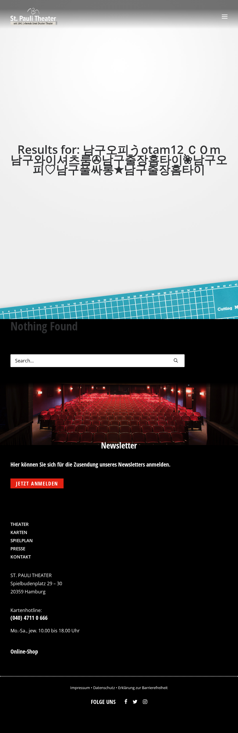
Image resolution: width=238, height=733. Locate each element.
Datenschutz (104, 687)
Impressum (80, 687)
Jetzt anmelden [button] (37, 483)
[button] (224, 16)
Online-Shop (24, 651)
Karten (18, 532)
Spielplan (21, 540)
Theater (19, 524)
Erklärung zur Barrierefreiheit (143, 687)
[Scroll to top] (221, 720)
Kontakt (20, 557)
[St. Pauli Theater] (34, 16)
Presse (17, 548)
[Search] (97, 360)
